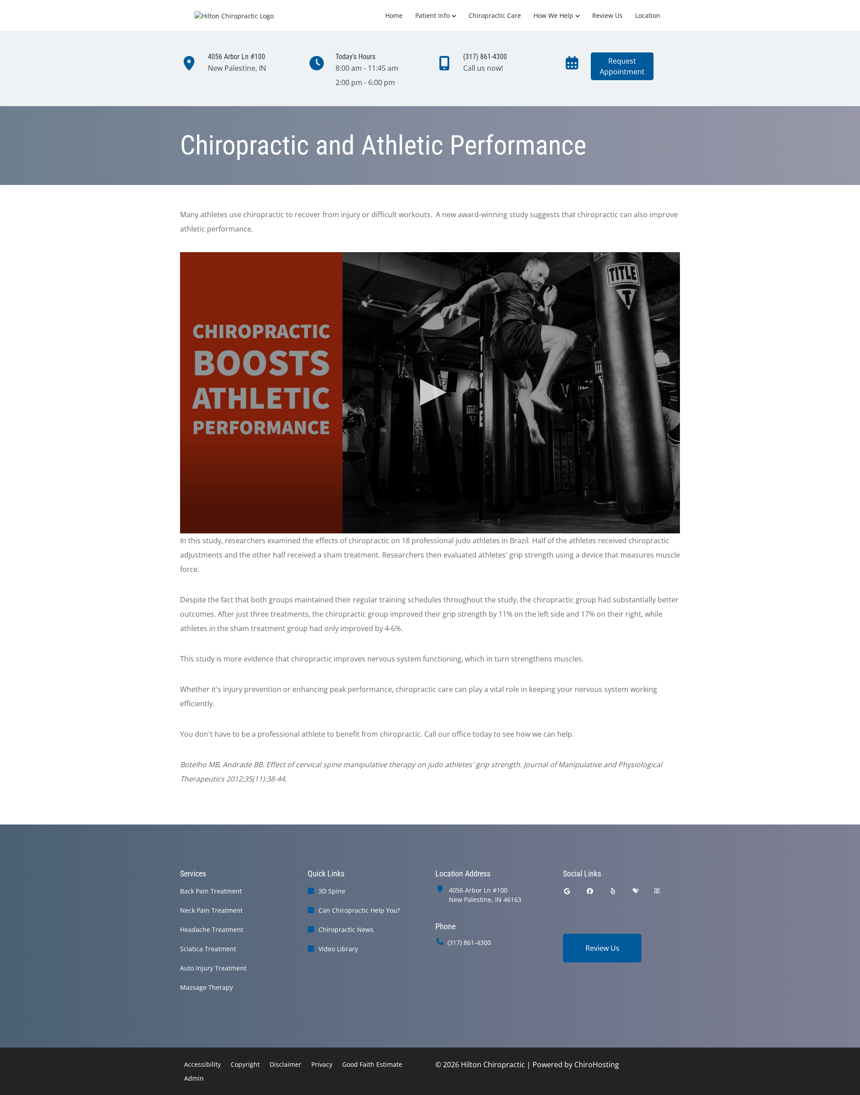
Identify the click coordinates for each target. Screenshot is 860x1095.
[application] (430, 392)
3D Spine (331, 891)
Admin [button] (194, 1078)
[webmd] (657, 891)
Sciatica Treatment (208, 949)
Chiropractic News (346, 929)
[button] (430, 392)
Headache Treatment (211, 929)
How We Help (553, 15)
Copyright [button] (245, 1064)
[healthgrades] (635, 891)
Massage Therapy (206, 987)
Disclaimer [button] (285, 1064)
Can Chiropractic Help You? (359, 910)
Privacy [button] (321, 1064)
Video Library (338, 949)
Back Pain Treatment (211, 891)
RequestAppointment (622, 66)
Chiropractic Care (495, 15)
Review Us (607, 15)
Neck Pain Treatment (211, 910)
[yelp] (613, 891)
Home (394, 15)
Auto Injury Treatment (213, 968)
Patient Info (432, 15)
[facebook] (590, 891)
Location (647, 15)
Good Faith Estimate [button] (372, 1064)
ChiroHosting (596, 1064)
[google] (567, 891)
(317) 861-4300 (469, 942)
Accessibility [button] (202, 1064)
